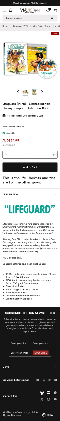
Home (5, 26)
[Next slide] (58, 3)
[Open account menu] (10, 10)
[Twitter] (44, 380)
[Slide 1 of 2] (25, 92)
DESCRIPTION (10, 194)
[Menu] (4, 10)
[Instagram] (50, 380)
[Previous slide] (2, 3)
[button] (48, 10)
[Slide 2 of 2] (35, 92)
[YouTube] (56, 380)
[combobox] (27, 18)
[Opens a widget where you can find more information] (47, 415)
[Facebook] (38, 380)
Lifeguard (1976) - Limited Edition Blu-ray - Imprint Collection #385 (36, 26)
